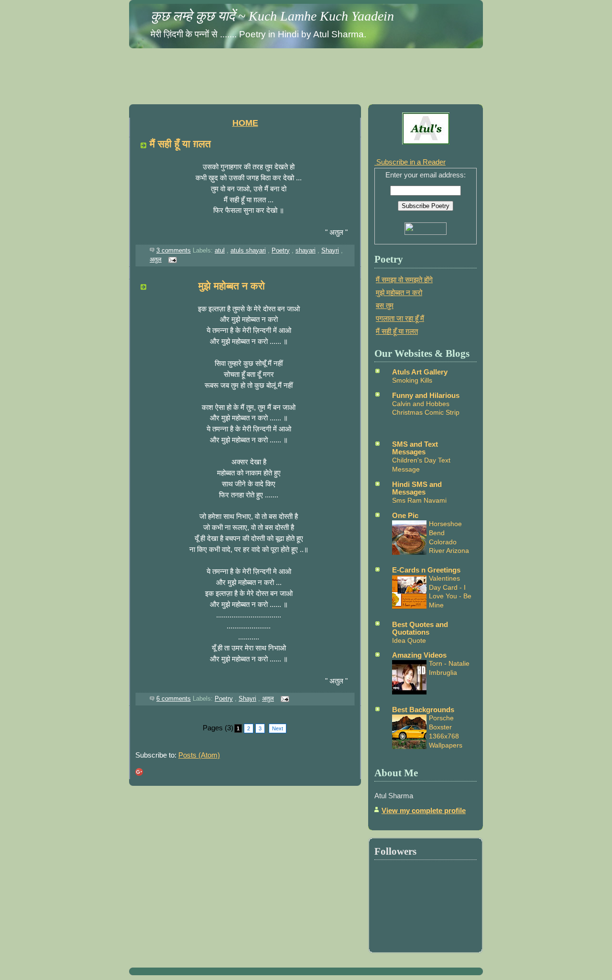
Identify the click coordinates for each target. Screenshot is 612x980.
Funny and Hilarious (425, 395)
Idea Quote (409, 640)
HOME (245, 123)
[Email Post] (171, 259)
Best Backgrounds (423, 709)
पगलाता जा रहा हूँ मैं (400, 318)
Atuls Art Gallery (420, 372)
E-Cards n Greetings (426, 570)
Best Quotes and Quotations (420, 628)
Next (277, 728)
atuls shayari (248, 250)
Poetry (281, 250)
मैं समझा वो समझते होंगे (404, 279)
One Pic (405, 515)
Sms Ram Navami (419, 500)
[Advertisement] (306, 73)
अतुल (156, 259)
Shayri (330, 250)
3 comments (173, 250)
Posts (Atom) (199, 755)
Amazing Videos (419, 655)
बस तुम (384, 305)
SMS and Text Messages (415, 448)
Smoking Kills (412, 380)
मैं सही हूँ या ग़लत (180, 143)
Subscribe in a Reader (410, 162)
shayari (305, 250)
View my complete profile (424, 810)
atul (220, 250)
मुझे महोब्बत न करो (207, 285)
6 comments (173, 698)
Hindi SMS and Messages (417, 488)
